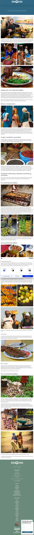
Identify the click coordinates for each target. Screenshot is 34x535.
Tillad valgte (17, 276)
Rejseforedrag (17, 487)
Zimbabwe (17, 520)
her (1, 457)
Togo (17, 517)
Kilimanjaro (17, 507)
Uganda (17, 518)
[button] (1, 1)
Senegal (28, 454)
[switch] (13, 270)
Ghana (17, 504)
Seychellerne (17, 514)
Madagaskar (17, 508)
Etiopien (17, 503)
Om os (17, 489)
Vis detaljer (29, 273)
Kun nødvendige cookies (6, 276)
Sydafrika (17, 515)
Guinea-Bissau (17, 505)
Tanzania (17, 516)
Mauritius (17, 509)
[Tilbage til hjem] (17, 1)
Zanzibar (17, 519)
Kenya (17, 506)
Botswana (17, 501)
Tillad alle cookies (27, 276)
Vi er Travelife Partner (17, 480)
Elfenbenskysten (17, 502)
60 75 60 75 (17, 472)
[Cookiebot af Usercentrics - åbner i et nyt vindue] (29, 258)
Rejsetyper (17, 486)
